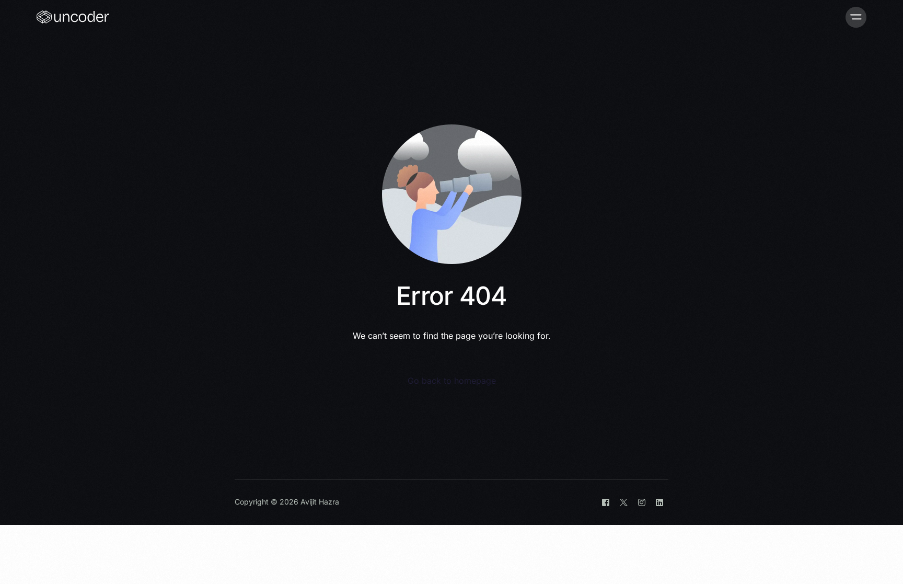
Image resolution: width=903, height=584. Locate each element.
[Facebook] (606, 502)
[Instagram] (642, 502)
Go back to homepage (452, 380)
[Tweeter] (624, 502)
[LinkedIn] (659, 502)
